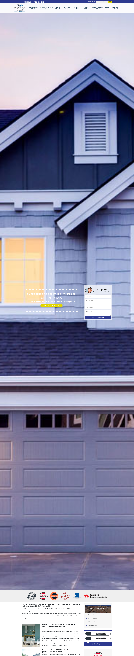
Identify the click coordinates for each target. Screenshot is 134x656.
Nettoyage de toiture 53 (67, 8)
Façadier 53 (107, 8)
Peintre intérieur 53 (58, 8)
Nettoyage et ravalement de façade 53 (46, 8)
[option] (67, 328)
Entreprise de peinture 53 (115, 8)
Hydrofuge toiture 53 (76, 8)
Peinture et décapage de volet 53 (97, 8)
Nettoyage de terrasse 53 (86, 8)
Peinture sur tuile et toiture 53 (33, 8)
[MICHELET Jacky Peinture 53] (20, 8)
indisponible (27, 1)
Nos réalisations (51, 305)
